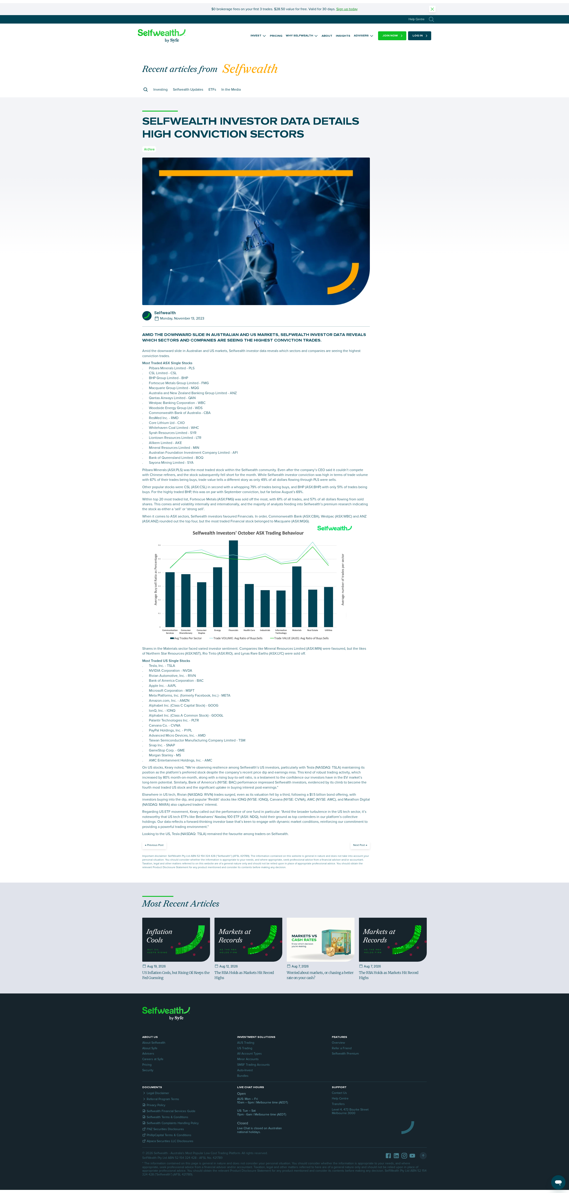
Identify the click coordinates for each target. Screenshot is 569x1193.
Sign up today (347, 9)
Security (147, 1070)
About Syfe (149, 1048)
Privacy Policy (156, 1105)
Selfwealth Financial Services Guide (171, 1111)
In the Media (231, 89)
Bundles (242, 1076)
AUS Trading (245, 1043)
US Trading (244, 1048)
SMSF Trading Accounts (253, 1065)
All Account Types (249, 1053)
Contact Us (339, 1093)
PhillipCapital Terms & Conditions (169, 1135)
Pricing (147, 1065)
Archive (149, 149)
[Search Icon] (431, 19)
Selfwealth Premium (345, 1053)
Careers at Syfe (152, 1059)
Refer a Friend (342, 1048)
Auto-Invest (245, 1070)
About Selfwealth (153, 1043)
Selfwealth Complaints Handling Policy (173, 1123)
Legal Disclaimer (158, 1093)
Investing (160, 89)
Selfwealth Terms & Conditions (167, 1117)
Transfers (338, 1104)
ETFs (212, 89)
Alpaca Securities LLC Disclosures (170, 1141)
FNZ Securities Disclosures (165, 1129)
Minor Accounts (248, 1059)
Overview (338, 1043)
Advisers (148, 1053)
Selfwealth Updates (188, 89)
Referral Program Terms (163, 1099)
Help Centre (340, 1098)
